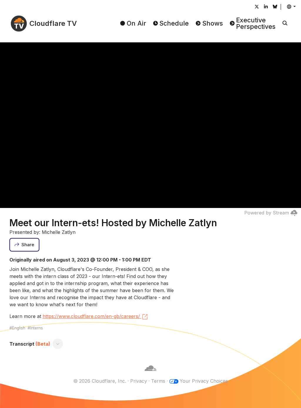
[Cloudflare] (150, 374)
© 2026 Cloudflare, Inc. (99, 381)
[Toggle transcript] (58, 344)
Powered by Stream (266, 213)
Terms (158, 381)
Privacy (138, 381)
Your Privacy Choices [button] (204, 381)
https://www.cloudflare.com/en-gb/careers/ (91, 316)
